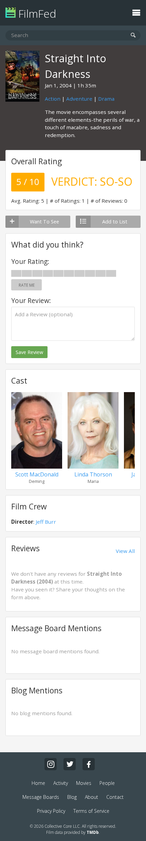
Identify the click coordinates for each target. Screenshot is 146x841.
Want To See (44, 221)
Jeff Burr (46, 521)
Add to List (114, 221)
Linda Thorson (93, 474)
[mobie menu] (136, 12)
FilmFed (36, 13)
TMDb (93, 832)
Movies (83, 783)
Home (38, 783)
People (107, 783)
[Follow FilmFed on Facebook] (89, 764)
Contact (115, 797)
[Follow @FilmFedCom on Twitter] (69, 764)
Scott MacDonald (36, 474)
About (91, 797)
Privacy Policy (51, 811)
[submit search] (133, 35)
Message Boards (40, 797)
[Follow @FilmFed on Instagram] (50, 764)
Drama (106, 98)
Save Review (29, 352)
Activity (60, 783)
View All (125, 551)
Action (52, 98)
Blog (72, 797)
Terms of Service (91, 811)
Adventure (79, 98)
